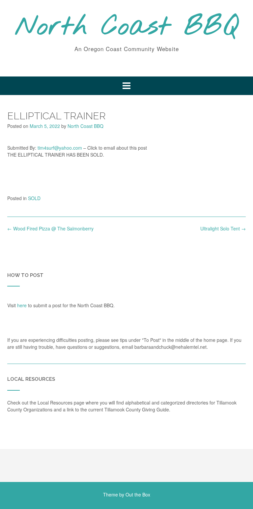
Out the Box (138, 494)
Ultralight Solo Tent (223, 228)
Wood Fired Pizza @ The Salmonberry (50, 228)
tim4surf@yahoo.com (60, 147)
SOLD (34, 198)
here (22, 305)
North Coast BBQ (126, 27)
